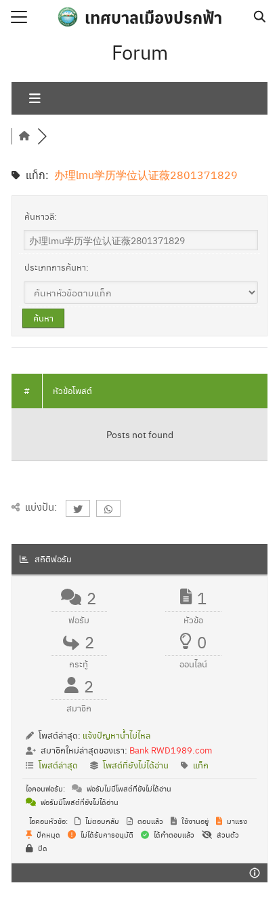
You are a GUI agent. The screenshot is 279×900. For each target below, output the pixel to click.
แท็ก (201, 764)
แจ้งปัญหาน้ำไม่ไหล (116, 734)
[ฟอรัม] (24, 136)
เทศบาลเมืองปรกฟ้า (153, 17)
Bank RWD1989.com (170, 749)
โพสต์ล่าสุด (58, 764)
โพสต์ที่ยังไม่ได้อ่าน (136, 764)
